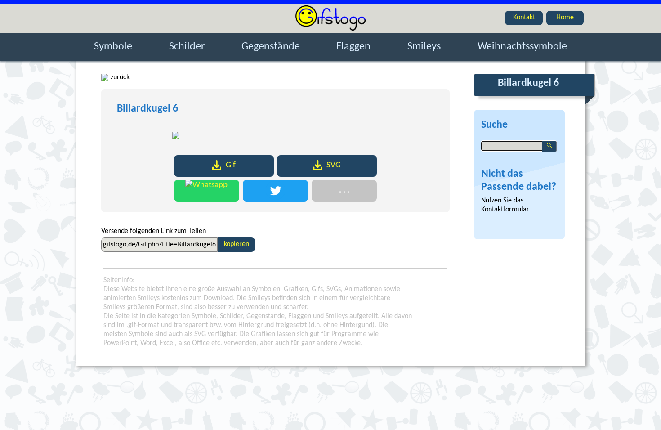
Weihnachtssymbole (522, 46)
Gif (231, 165)
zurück (120, 77)
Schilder (187, 46)
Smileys (424, 46)
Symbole (113, 46)
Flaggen (353, 46)
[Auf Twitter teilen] (275, 191)
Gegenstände (270, 46)
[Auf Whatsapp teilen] (207, 191)
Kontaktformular (505, 209)
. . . (344, 190)
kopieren (236, 244)
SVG (333, 165)
